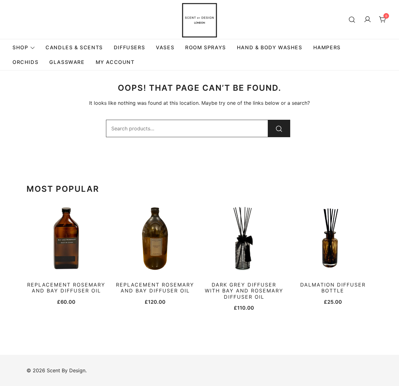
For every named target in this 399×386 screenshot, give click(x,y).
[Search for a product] (352, 19)
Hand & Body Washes (269, 47)
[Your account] (367, 20)
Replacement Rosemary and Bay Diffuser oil (155, 288)
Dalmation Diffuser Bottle (333, 288)
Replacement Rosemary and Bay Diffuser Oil (66, 288)
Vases (165, 47)
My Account (115, 62)
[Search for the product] (279, 128)
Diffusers (129, 47)
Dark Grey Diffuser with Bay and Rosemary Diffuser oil (244, 291)
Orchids (25, 62)
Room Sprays (205, 47)
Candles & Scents (74, 47)
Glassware (66, 62)
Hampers (327, 47)
